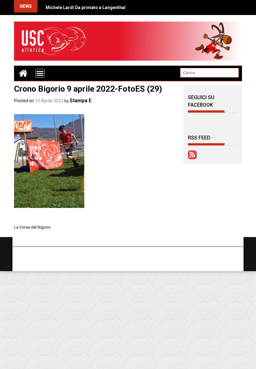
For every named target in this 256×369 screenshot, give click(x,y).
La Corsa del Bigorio (32, 227)
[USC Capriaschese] (23, 73)
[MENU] (40, 73)
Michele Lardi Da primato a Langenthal (86, 7)
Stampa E (80, 101)
